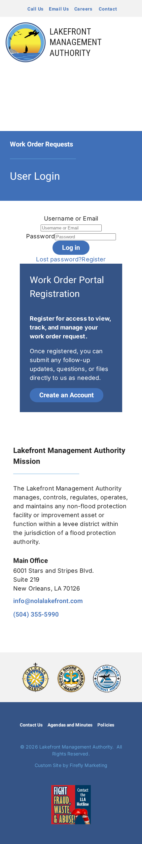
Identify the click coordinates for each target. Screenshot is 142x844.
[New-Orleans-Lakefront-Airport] (107, 667)
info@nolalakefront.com (48, 601)
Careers (83, 9)
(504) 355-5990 (36, 614)
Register (94, 259)
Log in (71, 247)
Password (40, 236)
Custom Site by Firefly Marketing (71, 765)
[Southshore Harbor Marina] (71, 667)
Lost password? (59, 259)
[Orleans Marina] (35, 665)
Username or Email (71, 218)
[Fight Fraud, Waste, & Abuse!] (71, 787)
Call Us (35, 9)
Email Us (59, 9)
